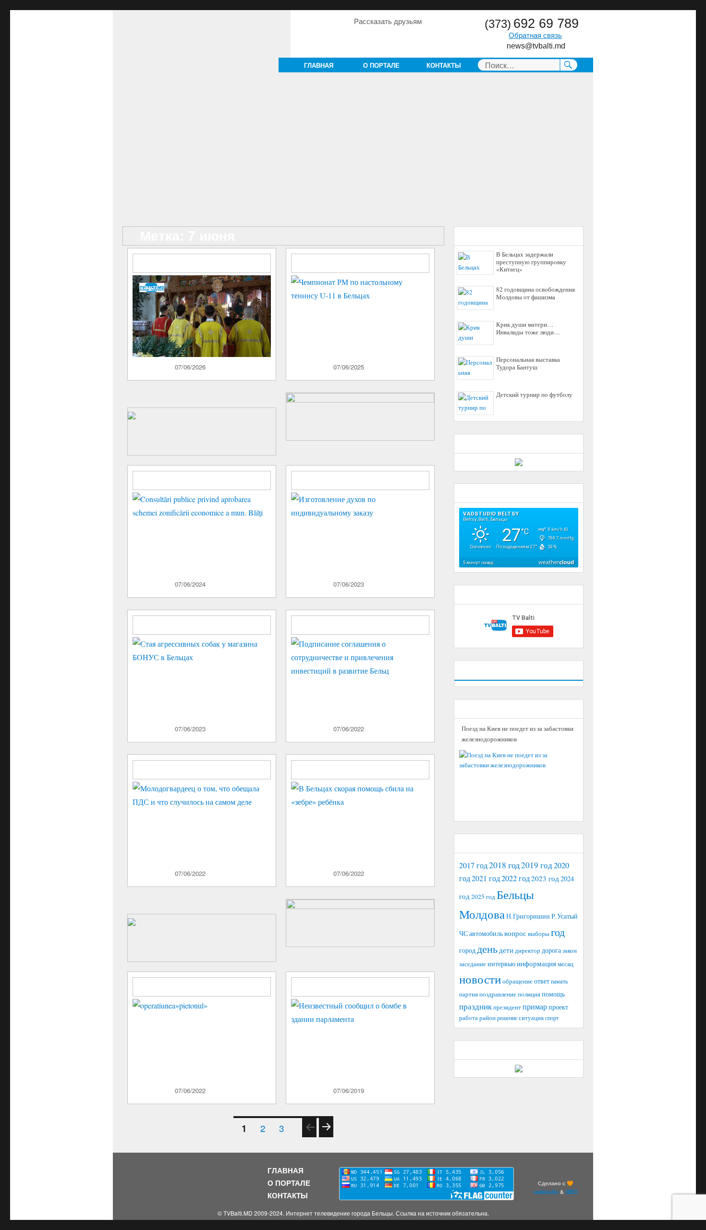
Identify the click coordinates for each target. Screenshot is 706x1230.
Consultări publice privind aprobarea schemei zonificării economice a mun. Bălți (207, 485)
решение (507, 1017)
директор (527, 950)
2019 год (536, 865)
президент (507, 1007)
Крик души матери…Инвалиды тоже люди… (528, 328)
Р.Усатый (564, 916)
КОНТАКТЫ (443, 65)
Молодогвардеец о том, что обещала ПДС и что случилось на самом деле (207, 770)
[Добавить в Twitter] (397, 38)
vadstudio (546, 1191)
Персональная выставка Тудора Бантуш (528, 363)
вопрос (515, 933)
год (558, 932)
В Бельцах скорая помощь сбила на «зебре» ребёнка (364, 770)
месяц (565, 963)
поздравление (497, 994)
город (467, 950)
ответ (541, 980)
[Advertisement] (354, 155)
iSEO (571, 1191)
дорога (551, 950)
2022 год (515, 878)
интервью (501, 963)
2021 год (486, 878)
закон (569, 951)
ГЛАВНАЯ (318, 65)
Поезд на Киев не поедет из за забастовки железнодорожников (517, 733)
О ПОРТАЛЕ (381, 65)
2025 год (483, 896)
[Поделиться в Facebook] (360, 38)
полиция (529, 994)
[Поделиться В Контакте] (415, 38)
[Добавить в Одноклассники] (379, 38)
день (487, 949)
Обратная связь (535, 35)
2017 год (473, 865)
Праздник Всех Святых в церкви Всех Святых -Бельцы (200, 264)
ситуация (531, 1018)
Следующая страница (326, 1136)
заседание (472, 964)
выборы (538, 933)
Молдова (482, 914)
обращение (517, 981)
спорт (552, 1017)
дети (506, 950)
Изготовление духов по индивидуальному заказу (361, 481)
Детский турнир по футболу (534, 395)
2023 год (545, 878)
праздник (475, 1006)
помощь (553, 993)
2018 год (504, 865)
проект (558, 1007)
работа (468, 1017)
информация (536, 963)
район (487, 1018)
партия (468, 994)
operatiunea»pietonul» (183, 983)
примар (535, 1006)
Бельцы (515, 894)
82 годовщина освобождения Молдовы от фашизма (535, 293)
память (559, 981)
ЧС (463, 933)
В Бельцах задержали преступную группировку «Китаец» (531, 262)
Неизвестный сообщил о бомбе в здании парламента (360, 987)
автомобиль (486, 933)
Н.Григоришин (528, 916)
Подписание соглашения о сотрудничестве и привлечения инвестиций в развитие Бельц (365, 629)
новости (480, 979)
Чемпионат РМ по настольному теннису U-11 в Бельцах (364, 264)
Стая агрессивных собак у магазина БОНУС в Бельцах (205, 625)
